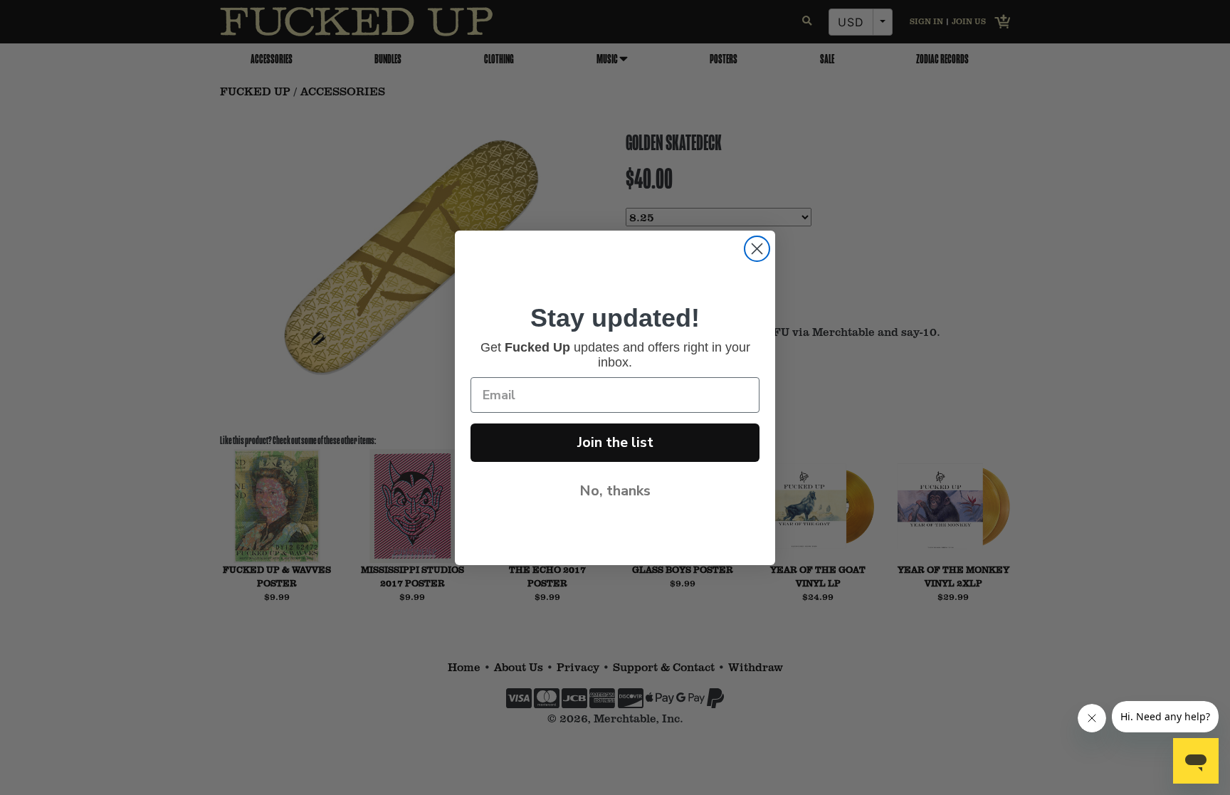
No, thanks (615, 490)
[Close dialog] (757, 248)
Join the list (615, 442)
